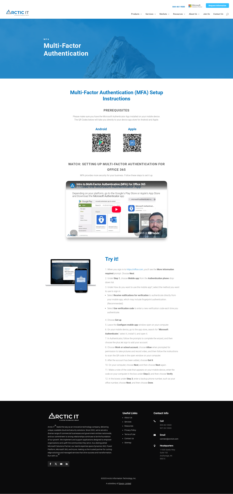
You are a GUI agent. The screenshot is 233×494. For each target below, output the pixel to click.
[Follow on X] (56, 464)
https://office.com (135, 269)
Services (149, 14)
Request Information (217, 5)
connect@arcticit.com (169, 439)
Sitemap (127, 443)
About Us (193, 14)
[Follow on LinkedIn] (66, 464)
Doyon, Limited (125, 483)
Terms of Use (129, 434)
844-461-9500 (178, 7)
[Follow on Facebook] (50, 464)
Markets (163, 14)
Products (135, 14)
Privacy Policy (130, 430)
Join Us (206, 14)
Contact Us (218, 14)
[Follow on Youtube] (61, 464)
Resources (178, 14)
